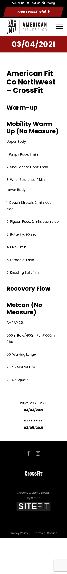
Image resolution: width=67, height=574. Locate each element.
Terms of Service (45, 533)
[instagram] (38, 453)
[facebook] (28, 453)
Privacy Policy (19, 533)
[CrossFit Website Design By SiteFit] (33, 506)
